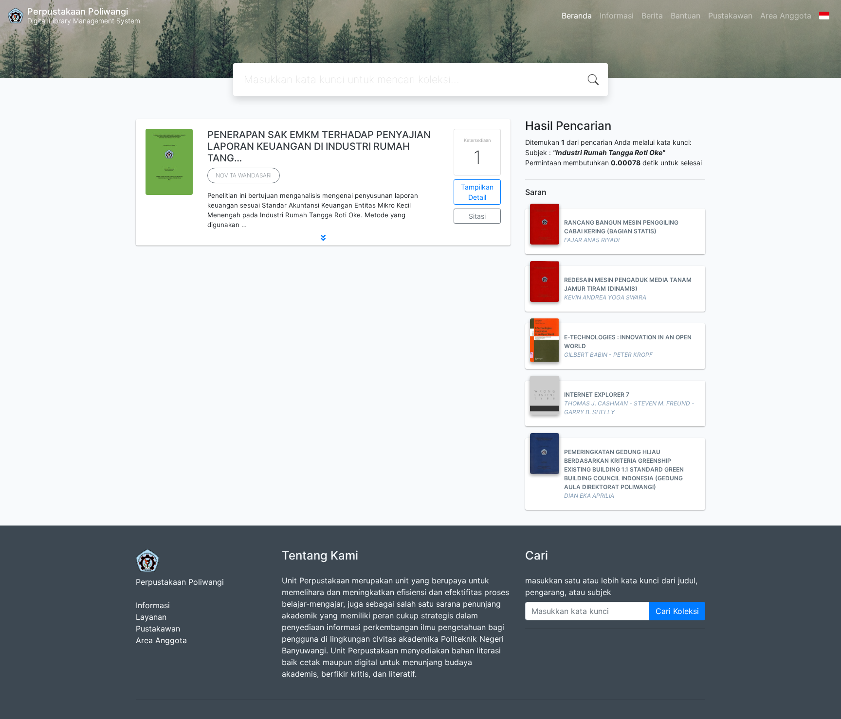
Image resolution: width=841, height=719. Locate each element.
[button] (323, 238)
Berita (652, 15)
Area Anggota (785, 15)
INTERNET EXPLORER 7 (596, 394)
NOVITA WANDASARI (244, 175)
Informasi (617, 15)
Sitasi (477, 216)
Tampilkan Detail (477, 192)
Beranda (577, 15)
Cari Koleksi (677, 611)
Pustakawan (730, 15)
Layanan (151, 617)
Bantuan (685, 15)
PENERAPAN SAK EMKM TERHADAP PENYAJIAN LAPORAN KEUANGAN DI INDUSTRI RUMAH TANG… (319, 146)
